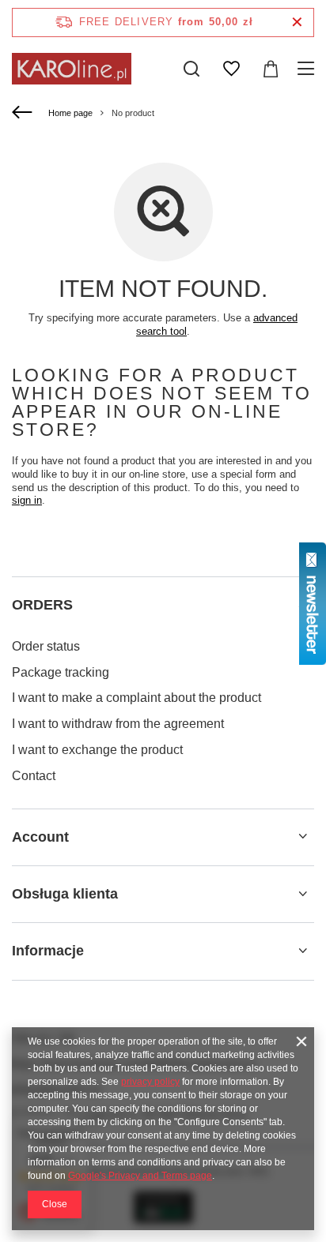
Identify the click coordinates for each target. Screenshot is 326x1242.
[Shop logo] (71, 68)
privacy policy (150, 1081)
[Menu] (308, 68)
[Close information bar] (297, 22)
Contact (33, 775)
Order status (46, 646)
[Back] (24, 113)
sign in (27, 500)
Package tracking (60, 672)
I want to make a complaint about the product (136, 697)
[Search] (191, 68)
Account (40, 837)
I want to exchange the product (97, 749)
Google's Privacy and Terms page (140, 1175)
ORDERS (42, 605)
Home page (70, 113)
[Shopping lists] (231, 68)
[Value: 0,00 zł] (270, 68)
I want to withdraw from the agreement (118, 723)
